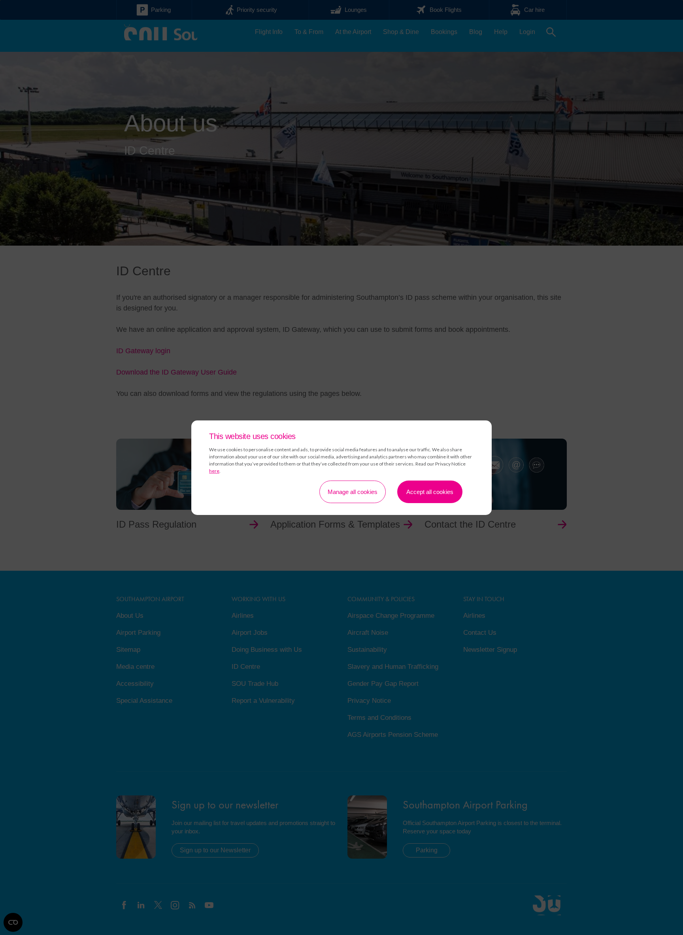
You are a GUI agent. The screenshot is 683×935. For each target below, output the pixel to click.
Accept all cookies (429, 491)
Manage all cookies (352, 491)
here (214, 471)
